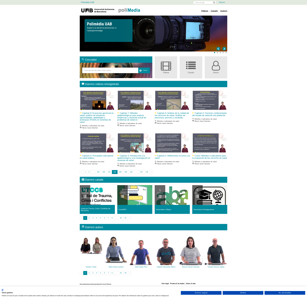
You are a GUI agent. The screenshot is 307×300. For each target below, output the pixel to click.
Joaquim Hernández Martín (166, 267)
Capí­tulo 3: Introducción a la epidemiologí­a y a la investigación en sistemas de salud (133, 158)
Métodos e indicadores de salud (92, 126)
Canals (214, 11)
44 (125, 218)
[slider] (153, 33)
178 (141, 172)
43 (121, 218)
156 (103, 172)
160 (125, 172)
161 (131, 172)
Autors (223, 11)
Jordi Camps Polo (141, 267)
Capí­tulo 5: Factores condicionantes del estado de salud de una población (209, 114)
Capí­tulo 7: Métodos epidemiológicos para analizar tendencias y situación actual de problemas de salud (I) (131, 116)
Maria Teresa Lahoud (116, 267)
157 (109, 172)
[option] (153, 27)
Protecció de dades (177, 283)
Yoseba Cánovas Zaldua (215, 267)
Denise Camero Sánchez (191, 267)
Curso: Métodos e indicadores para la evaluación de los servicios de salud (209, 157)
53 (121, 273)
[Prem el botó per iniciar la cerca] (214, 2)
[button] (214, 52)
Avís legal (165, 283)
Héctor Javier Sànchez (89, 128)
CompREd (122, 209)
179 (146, 172)
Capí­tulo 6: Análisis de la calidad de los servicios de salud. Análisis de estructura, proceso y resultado (172, 115)
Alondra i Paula (91, 267)
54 (125, 273)
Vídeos (204, 11)
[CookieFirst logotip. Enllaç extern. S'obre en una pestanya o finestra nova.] (3, 290)
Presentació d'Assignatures (203, 209)
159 (120, 172)
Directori (222, 2)
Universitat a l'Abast (163, 209)
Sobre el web (190, 283)
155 (98, 172)
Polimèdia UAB (87, 2)
